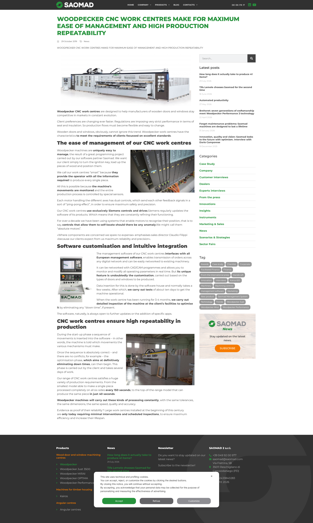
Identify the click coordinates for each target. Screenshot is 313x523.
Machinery (206, 285)
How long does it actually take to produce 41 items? (226, 75)
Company (143, 5)
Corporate (245, 264)
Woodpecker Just (235, 302)
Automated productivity (213, 100)
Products (161, 5)
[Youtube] (254, 5)
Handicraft (238, 275)
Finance (227, 269)
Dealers (204, 184)
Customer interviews (213, 177)
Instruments (207, 217)
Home (130, 5)
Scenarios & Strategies (214, 237)
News (86, 41)
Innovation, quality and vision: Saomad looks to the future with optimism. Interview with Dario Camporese (226, 139)
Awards (205, 264)
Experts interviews (212, 190)
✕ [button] (212, 476)
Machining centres (224, 285)
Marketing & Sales (211, 224)
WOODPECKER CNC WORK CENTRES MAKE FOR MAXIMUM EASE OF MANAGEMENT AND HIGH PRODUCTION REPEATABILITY (148, 26)
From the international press (215, 275)
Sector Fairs (207, 244)
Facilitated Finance (210, 269)
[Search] (251, 58)
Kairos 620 (235, 280)
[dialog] (156, 489)
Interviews (221, 280)
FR (240, 5)
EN (237, 5)
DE (233, 5)
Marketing (233, 291)
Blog (176, 5)
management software (212, 291)
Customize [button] (194, 501)
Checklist (231, 264)
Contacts (189, 5)
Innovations (207, 204)
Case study (217, 264)
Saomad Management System (233, 296)
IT (244, 5)
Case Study (207, 163)
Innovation (206, 280)
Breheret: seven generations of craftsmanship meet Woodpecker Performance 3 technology (226, 112)
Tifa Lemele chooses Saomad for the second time (225, 88)
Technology (206, 302)
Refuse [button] (156, 501)
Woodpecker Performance (236, 307)
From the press (209, 197)
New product (207, 296)
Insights (204, 210)
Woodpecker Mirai (210, 307)
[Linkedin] (249, 5)
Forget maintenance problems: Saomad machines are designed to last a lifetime (223, 125)
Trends (219, 302)
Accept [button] (119, 501)
